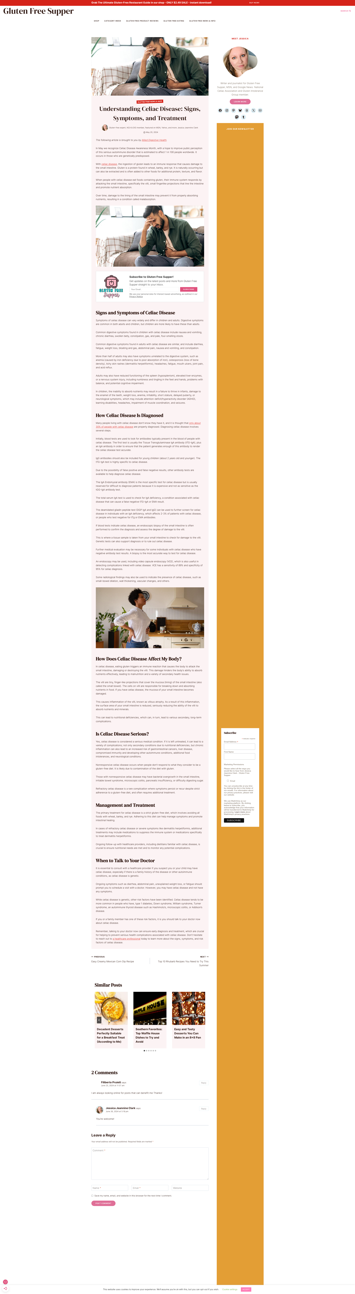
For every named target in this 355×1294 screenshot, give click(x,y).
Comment (99, 1150)
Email (137, 1188)
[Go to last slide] (99, 1020)
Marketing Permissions (234, 764)
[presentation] (111, 1008)
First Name (229, 752)
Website (177, 1188)
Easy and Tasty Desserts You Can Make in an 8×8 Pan (187, 1033)
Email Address (231, 741)
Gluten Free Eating (173, 21)
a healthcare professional (126, 938)
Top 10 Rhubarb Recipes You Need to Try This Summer (183, 961)
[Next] (201, 1020)
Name (97, 1188)
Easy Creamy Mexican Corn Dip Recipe (112, 959)
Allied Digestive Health (154, 140)
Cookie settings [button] (229, 1289)
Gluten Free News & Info (202, 21)
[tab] (144, 1050)
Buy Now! (254, 3)
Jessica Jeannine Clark (188, 128)
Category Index (112, 21)
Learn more (240, 812)
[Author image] (105, 128)
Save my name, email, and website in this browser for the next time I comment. (133, 1195)
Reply (203, 1083)
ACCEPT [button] (246, 1289)
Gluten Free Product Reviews (142, 21)
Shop (96, 21)
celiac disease (109, 164)
